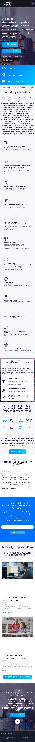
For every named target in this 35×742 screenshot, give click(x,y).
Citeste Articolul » (7, 613)
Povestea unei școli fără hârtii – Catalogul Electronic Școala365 (14, 657)
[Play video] (17, 721)
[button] (33, 3)
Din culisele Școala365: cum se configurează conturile (14, 599)
